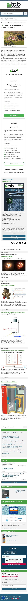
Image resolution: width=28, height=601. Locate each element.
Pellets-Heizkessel (6, 256)
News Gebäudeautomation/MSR (9, 19)
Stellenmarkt (10, 595)
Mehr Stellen (14, 482)
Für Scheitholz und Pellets (9, 382)
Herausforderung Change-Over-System (13, 312)
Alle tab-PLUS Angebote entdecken (14, 169)
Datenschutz (12, 596)
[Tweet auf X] (14, 244)
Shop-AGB (6, 596)
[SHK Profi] (4, 536)
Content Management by (6, 598)
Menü (14, 10)
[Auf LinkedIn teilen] (19, 244)
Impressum (18, 596)
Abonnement (14, 236)
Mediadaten (3, 595)
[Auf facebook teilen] (11, 244)
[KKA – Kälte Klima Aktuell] (4, 540)
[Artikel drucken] (25, 243)
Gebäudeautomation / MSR (10, 18)
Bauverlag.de (4, 599)
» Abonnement (18, 492)
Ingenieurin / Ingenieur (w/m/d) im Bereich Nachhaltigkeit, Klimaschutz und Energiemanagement (13, 475)
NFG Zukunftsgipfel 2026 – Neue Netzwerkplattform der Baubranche (12, 447)
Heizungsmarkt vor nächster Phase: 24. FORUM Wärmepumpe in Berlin (13, 443)
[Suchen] (25, 13)
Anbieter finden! (14, 588)
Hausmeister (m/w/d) (7, 468)
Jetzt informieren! (5, 566)
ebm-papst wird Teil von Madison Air (13, 449)
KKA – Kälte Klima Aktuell (11, 540)
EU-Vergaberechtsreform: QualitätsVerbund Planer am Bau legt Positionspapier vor (10, 437)
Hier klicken (15, 561)
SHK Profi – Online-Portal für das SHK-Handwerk (12, 536)
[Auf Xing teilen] (17, 244)
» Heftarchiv (18, 491)
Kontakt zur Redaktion (19, 595)
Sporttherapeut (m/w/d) (8, 463)
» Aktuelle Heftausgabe (20, 490)
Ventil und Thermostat (8, 285)
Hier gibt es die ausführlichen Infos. (10, 528)
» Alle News (4, 456)
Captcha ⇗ (19, 562)
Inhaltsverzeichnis (14, 238)
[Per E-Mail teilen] (22, 243)
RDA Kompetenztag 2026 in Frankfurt (13, 440)
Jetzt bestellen (14, 115)
